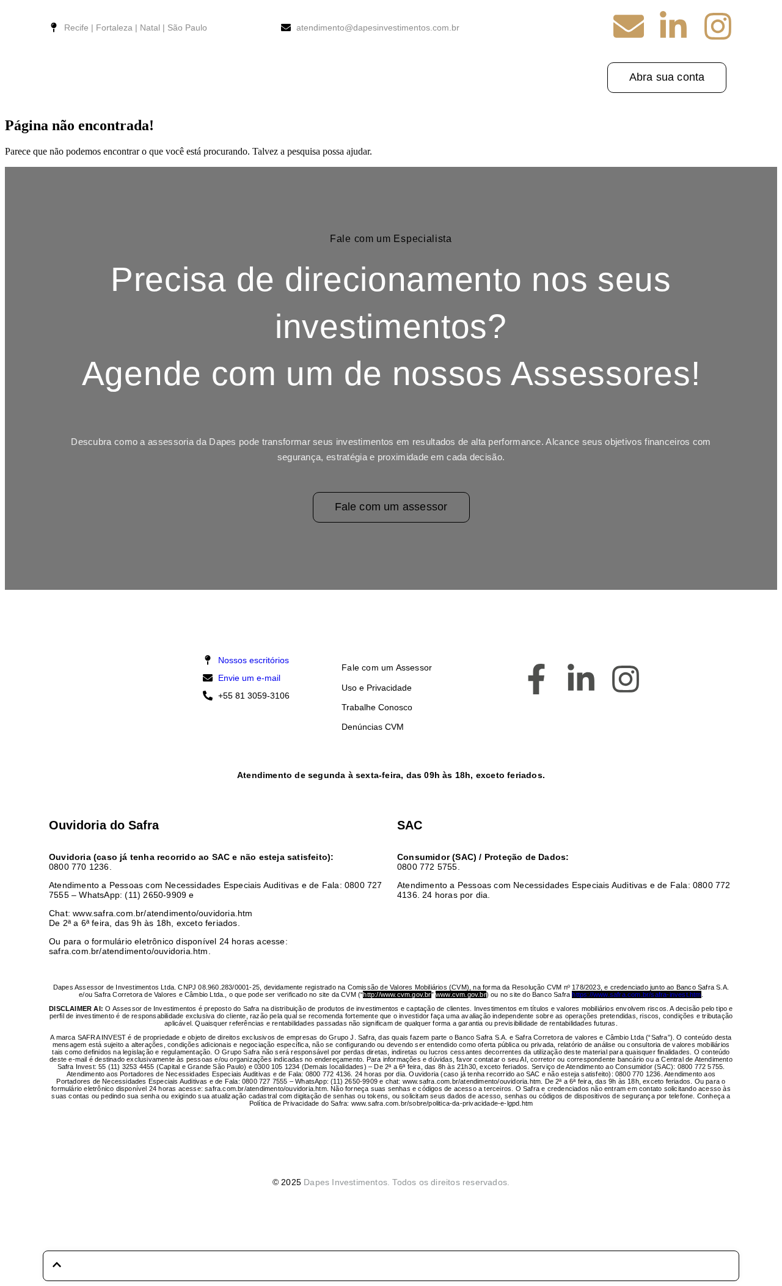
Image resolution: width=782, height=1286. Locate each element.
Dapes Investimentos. (347, 1182)
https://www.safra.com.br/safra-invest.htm (636, 994)
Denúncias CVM (373, 727)
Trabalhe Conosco (377, 707)
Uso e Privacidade (377, 688)
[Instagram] (718, 26)
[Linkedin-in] (673, 26)
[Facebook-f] (536, 679)
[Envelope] (628, 26)
